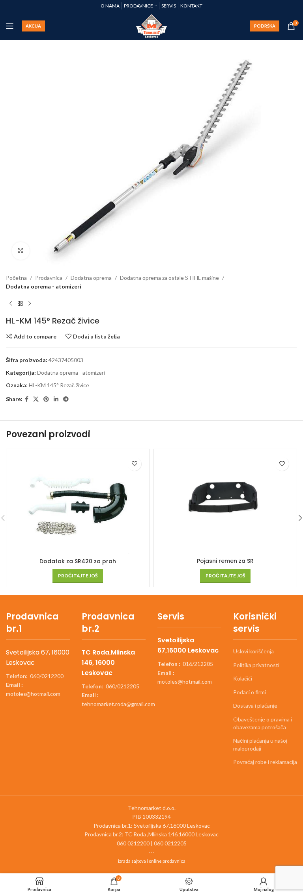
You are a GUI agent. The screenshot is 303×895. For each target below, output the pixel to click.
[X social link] (36, 399)
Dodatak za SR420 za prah (77, 561)
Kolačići (242, 678)
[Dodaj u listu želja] (134, 464)
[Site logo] (152, 25)
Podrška (264, 25)
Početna (16, 277)
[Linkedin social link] (56, 399)
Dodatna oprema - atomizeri (43, 286)
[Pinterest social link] (46, 399)
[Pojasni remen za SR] (225, 503)
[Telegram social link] (66, 399)
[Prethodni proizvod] (10, 303)
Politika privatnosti (256, 665)
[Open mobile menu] (10, 26)
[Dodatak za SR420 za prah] (77, 503)
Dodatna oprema (91, 277)
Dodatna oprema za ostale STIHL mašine (169, 277)
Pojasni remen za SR (225, 561)
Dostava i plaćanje (255, 705)
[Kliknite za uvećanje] (21, 251)
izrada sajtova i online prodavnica (151, 861)
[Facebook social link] (26, 399)
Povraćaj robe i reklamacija (265, 761)
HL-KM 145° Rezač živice (59, 385)
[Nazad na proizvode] (20, 303)
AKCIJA (33, 25)
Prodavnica (48, 277)
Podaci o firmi (249, 692)
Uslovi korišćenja (253, 651)
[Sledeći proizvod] (29, 303)
